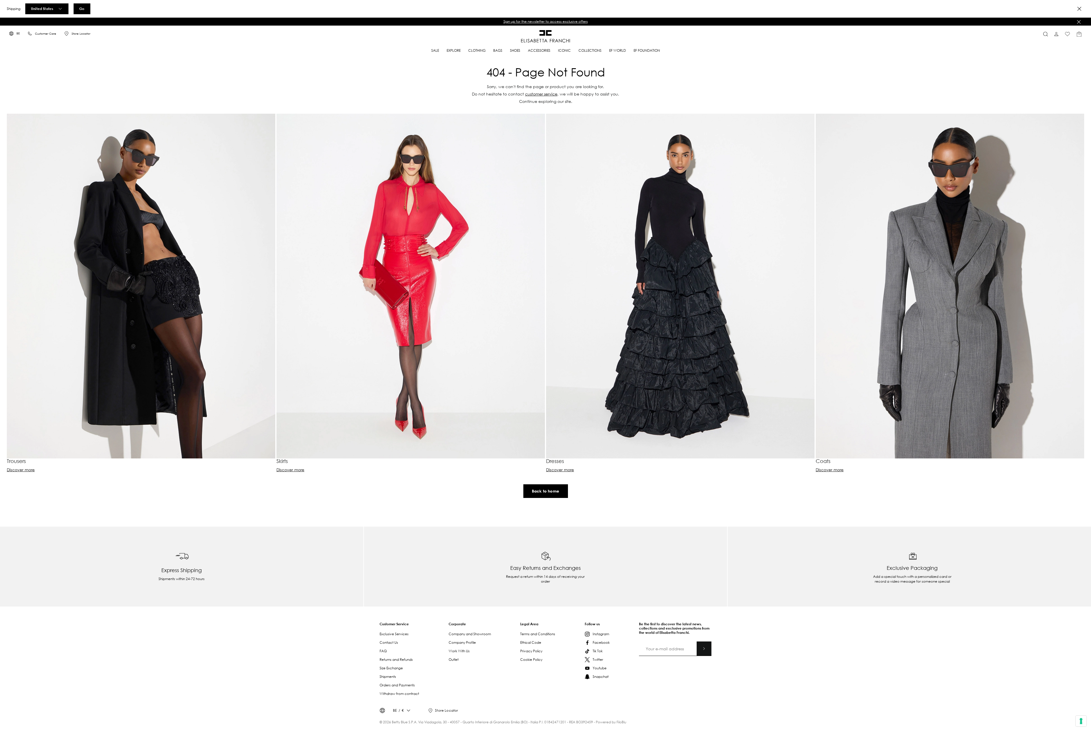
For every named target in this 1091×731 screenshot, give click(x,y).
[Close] (1079, 9)
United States (42, 8)
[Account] (1056, 34)
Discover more (21, 469)
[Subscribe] (704, 648)
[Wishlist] (1067, 34)
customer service (541, 94)
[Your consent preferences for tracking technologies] (1081, 721)
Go (81, 8)
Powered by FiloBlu (611, 722)
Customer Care (45, 34)
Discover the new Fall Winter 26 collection (546, 21)
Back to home (545, 491)
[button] (545, 22)
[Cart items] (1079, 34)
